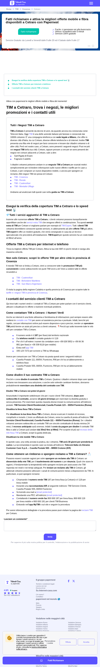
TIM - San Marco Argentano (29, 284)
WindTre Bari (72, 666)
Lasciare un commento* (15, 519)
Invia (50, 537)
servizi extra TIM (34, 222)
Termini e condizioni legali (45, 584)
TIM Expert (66, 226)
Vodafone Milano (42, 625)
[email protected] (44, 492)
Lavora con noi (41, 586)
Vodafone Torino (42, 629)
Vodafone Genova (74, 622)
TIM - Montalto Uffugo (24, 186)
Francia (38, 605)
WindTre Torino (41, 666)
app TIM (29, 348)
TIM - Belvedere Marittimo (28, 281)
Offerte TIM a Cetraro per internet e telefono (31, 84)
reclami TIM (87, 510)
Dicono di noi (40, 588)
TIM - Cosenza (21, 177)
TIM (31, 134)
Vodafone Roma (41, 622)
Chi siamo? (40, 595)
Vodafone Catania (74, 631)
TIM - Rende (20, 180)
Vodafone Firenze (74, 627)
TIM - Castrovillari (22, 183)
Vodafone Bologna (74, 625)
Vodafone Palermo (42, 631)
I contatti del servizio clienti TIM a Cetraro (30, 88)
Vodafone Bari (73, 629)
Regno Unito (40, 609)
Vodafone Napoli (42, 627)
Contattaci (39, 597)
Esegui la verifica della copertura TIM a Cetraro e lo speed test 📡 (41, 80)
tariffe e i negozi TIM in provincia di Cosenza (26, 293)
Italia (37, 603)
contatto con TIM (24, 320)
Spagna (39, 607)
